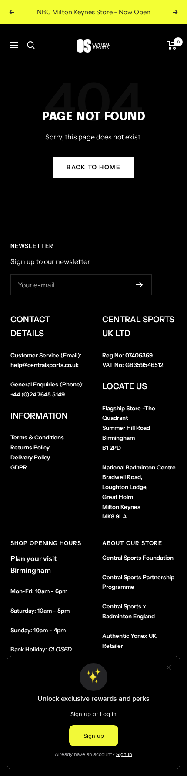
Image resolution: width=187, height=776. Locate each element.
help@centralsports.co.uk (44, 364)
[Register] (139, 285)
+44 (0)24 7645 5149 (37, 394)
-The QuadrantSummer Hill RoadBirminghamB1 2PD (128, 428)
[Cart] (172, 45)
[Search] (31, 45)
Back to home (93, 167)
